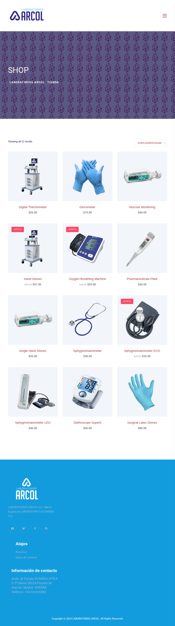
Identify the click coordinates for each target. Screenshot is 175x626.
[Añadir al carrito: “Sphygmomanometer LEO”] (37, 395)
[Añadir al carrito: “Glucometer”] (92, 180)
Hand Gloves (33, 279)
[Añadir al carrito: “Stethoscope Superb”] (92, 395)
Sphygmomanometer (87, 351)
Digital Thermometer (33, 207)
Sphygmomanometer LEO (33, 422)
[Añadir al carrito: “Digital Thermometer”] (37, 180)
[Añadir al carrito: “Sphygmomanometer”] (92, 323)
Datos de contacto (26, 557)
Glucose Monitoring (142, 207)
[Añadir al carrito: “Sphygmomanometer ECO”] (146, 323)
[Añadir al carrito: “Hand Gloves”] (37, 251)
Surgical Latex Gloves (142, 422)
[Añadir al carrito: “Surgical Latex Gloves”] (146, 395)
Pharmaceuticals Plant (142, 279)
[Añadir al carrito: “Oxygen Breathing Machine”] (92, 251)
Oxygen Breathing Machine (87, 279)
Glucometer (87, 207)
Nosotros (21, 552)
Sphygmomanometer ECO (142, 351)
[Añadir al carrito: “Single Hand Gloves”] (37, 323)
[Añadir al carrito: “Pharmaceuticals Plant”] (146, 251)
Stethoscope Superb (87, 422)
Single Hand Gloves (32, 351)
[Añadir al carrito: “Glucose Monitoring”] (146, 180)
